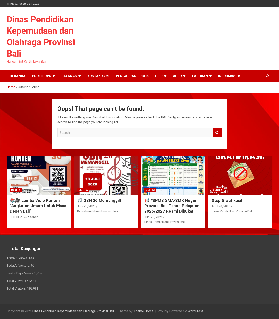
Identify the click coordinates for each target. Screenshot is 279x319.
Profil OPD (41, 76)
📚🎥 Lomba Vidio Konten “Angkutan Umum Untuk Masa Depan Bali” (38, 206)
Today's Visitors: (19, 266)
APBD (177, 76)
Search (217, 133)
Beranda (18, 76)
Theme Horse (143, 311)
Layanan (69, 76)
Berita (15, 190)
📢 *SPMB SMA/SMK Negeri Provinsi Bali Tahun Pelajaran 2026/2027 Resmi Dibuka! (171, 206)
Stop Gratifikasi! (227, 200)
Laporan (200, 76)
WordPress (196, 311)
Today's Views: (18, 258)
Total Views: (16, 281)
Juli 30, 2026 (18, 217)
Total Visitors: (17, 288)
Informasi (227, 76)
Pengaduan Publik (132, 76)
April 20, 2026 (221, 206)
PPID (159, 76)
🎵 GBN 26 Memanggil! (99, 200)
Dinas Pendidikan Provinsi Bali (97, 211)
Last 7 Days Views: (20, 273)
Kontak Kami (98, 76)
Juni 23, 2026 (86, 206)
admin (34, 217)
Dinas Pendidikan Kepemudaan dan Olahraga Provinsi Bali (73, 311)
